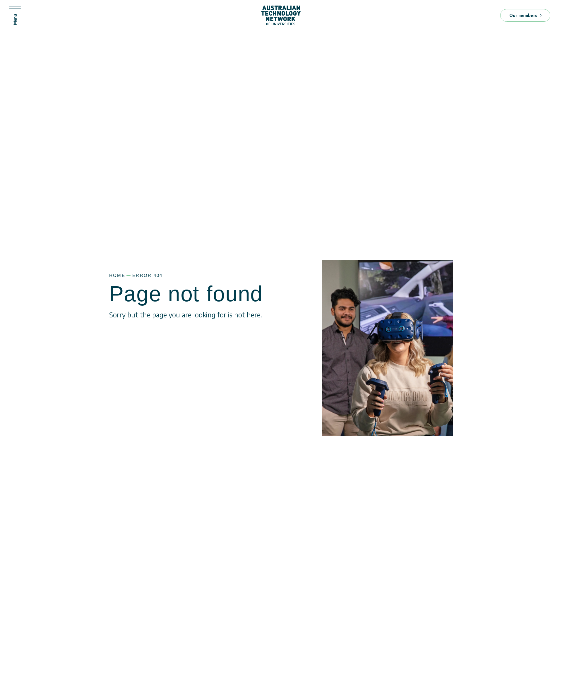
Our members (523, 15)
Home (117, 275)
